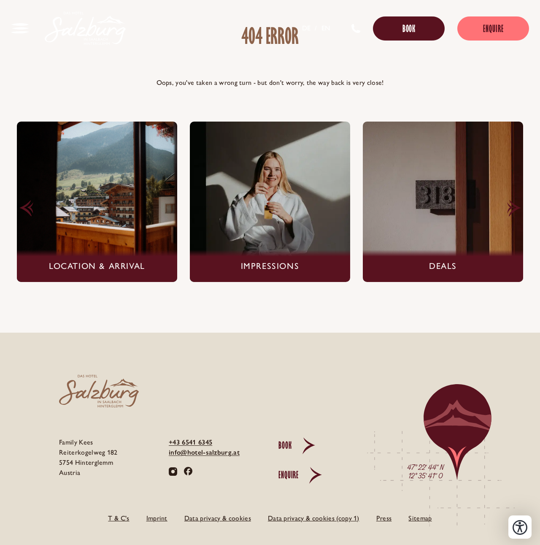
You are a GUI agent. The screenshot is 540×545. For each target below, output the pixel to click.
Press (384, 518)
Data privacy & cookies (217, 518)
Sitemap (420, 518)
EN (326, 28)
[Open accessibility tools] (520, 527)
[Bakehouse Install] (85, 28)
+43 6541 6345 (190, 442)
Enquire (493, 28)
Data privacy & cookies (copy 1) (313, 518)
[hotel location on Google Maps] (434, 467)
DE (306, 28)
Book (409, 28)
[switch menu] (20, 28)
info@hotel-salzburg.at (204, 452)
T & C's (118, 518)
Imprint (156, 518)
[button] (26, 208)
